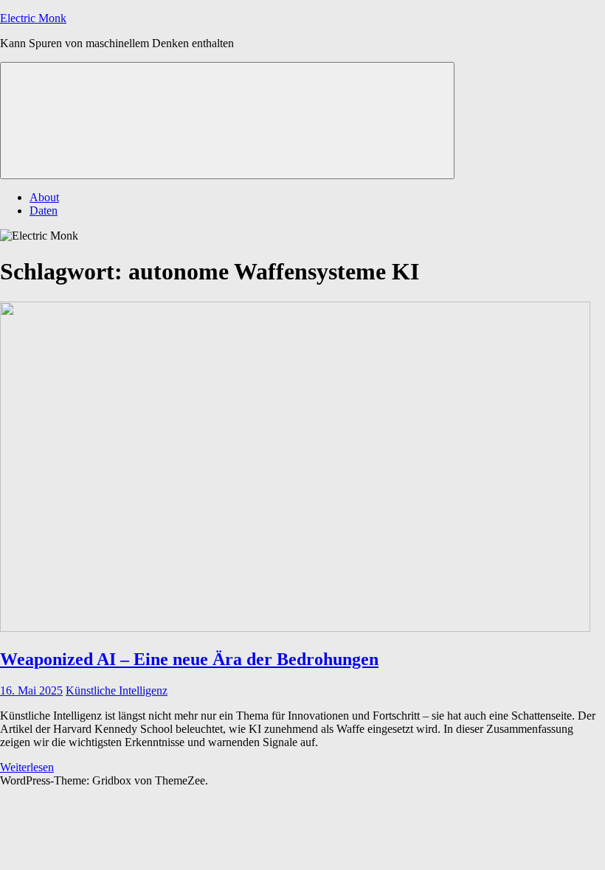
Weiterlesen (27, 767)
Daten (44, 210)
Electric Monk (33, 18)
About (44, 197)
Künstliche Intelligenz (116, 690)
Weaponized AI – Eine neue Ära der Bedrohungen (189, 659)
